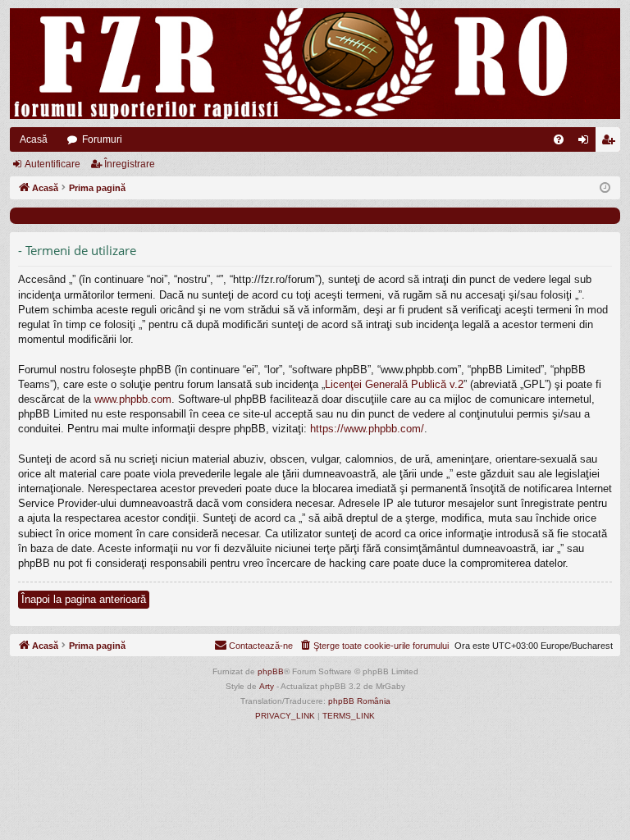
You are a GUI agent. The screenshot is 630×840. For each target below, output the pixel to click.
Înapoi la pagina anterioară (83, 599)
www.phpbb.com (132, 399)
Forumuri (102, 139)
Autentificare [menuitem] (587, 143)
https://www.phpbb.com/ (367, 428)
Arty (266, 686)
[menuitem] (558, 139)
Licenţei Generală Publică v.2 (394, 384)
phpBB (271, 671)
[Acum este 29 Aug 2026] (605, 188)
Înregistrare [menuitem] (611, 143)
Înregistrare (129, 164)
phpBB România (359, 700)
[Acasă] (315, 63)
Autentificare (52, 164)
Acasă (34, 139)
